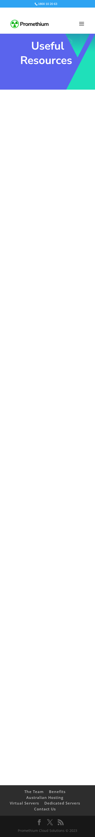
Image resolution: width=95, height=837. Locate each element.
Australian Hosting (44, 797)
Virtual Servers (24, 803)
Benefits (57, 791)
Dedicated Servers (62, 803)
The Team (34, 791)
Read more (35, 199)
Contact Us (45, 808)
